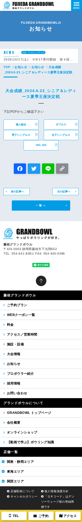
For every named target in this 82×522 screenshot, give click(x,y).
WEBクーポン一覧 (21, 315)
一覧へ (41, 205)
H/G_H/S (41, 145)
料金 (10, 324)
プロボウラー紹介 (20, 373)
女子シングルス (61, 134)
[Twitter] (34, 169)
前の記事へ (17, 191)
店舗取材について (22, 491)
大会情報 (14, 354)
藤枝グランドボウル (19, 295)
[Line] (48, 169)
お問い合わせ (17, 393)
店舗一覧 (10, 452)
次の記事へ (63, 191)
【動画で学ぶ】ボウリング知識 (30, 442)
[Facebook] (20, 169)
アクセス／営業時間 (22, 334)
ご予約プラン (17, 305)
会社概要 (14, 422)
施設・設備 (15, 344)
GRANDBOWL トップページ (29, 413)
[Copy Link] (62, 169)
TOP (6, 67)
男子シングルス (21, 134)
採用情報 (14, 383)
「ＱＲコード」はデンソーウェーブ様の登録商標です (58, 502)
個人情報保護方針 (56, 491)
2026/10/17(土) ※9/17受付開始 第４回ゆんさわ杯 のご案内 (39, 59)
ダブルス (61, 124)
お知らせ (20, 67)
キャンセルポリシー (24, 496)
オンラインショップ (22, 432)
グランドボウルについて (23, 403)
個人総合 (21, 124)
